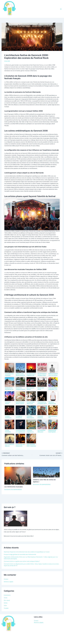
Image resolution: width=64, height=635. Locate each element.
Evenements (7, 489)
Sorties (5, 603)
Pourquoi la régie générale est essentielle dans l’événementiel (20, 554)
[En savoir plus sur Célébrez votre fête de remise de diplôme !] (46, 472)
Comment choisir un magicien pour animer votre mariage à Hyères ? (22, 561)
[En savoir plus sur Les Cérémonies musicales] (17, 475)
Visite (5, 605)
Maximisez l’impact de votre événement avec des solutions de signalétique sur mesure (26, 552)
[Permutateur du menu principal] (60, 9)
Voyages (6, 608)
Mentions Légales (8, 581)
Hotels (5, 597)
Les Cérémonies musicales (13, 487)
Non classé (7, 600)
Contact (6, 579)
